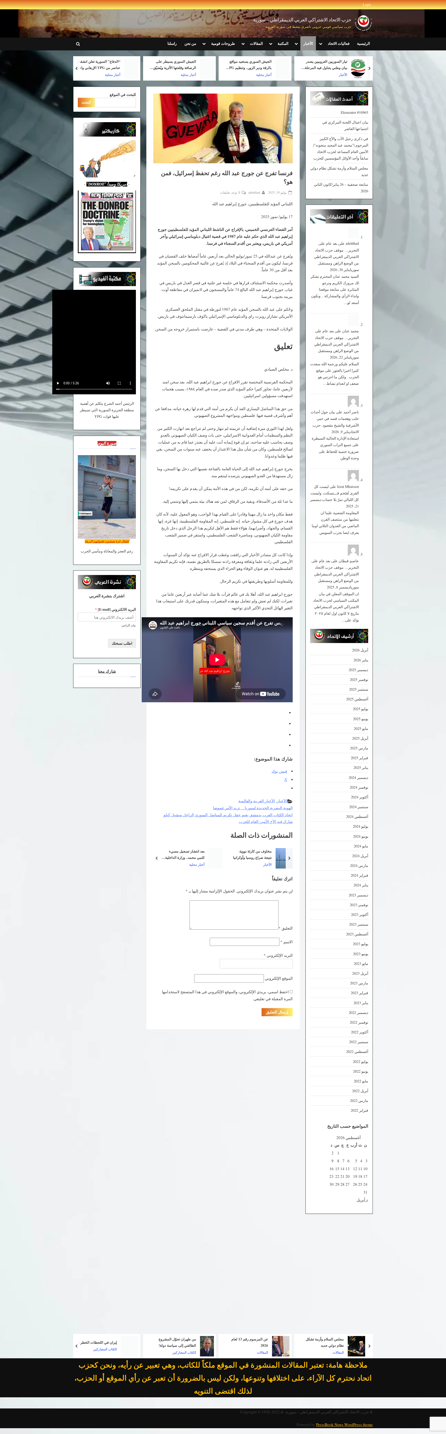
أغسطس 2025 (357, 699)
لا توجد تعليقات (230, 192)
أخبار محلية (339, 74)
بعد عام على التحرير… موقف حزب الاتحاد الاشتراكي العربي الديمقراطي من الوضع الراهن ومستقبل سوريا (336, 256)
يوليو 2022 (360, 1061)
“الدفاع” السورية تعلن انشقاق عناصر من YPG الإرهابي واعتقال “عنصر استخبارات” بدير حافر (172, 65)
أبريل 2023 (360, 973)
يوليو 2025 (360, 708)
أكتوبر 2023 (359, 914)
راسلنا (172, 43)
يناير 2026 (361, 660)
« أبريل (362, 1199)
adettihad (254, 192)
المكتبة (283, 43)
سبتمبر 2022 (358, 1041)
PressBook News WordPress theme (344, 1424)
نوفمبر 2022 (359, 1022)
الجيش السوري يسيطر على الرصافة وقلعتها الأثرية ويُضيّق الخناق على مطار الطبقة (250, 65)
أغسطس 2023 (357, 934)
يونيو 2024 (360, 836)
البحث (86, 102)
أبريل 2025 (360, 738)
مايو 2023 (361, 963)
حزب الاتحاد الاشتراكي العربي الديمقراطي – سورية (302, 20)
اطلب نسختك (122, 643)
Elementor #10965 (354, 112)
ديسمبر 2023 (358, 895)
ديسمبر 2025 (358, 669)
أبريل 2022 (360, 1090)
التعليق (286, 928)
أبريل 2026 (360, 650)
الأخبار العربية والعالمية (256, 801)
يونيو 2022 (360, 1071)
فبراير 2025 (359, 757)
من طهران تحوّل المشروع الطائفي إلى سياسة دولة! (253, 1342)
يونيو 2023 (360, 953)
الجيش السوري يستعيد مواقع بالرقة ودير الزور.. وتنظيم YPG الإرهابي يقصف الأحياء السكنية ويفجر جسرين (324, 65)
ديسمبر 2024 (358, 777)
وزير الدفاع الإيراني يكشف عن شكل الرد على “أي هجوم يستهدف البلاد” (96, 65)
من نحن (190, 43)
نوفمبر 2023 (359, 904)
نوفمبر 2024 (359, 787)
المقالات (256, 43)
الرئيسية (363, 43)
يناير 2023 (361, 1002)
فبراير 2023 (359, 992)
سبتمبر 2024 (358, 806)
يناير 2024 (361, 885)
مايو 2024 (361, 846)
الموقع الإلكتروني (279, 978)
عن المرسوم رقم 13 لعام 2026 (325, 1342)
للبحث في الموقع (123, 94)
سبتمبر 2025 (358, 689)
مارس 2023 (359, 983)
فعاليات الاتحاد (339, 43)
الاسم (286, 941)
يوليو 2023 (360, 943)
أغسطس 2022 (357, 1051)
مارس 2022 (359, 1100)
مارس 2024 (359, 865)
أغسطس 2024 (357, 816)
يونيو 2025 (360, 718)
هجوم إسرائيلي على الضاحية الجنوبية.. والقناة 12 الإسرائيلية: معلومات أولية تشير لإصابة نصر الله (250, 855)
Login (367, 4)
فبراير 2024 (359, 875)
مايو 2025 (361, 728)
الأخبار (308, 43)
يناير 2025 (361, 767)
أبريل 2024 (360, 855)
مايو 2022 (361, 1081)
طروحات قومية (223, 43)
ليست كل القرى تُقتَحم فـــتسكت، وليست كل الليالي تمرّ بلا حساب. (334, 493)
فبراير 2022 (359, 1110)
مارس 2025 (359, 748)
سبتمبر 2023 (358, 924)
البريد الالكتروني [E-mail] (115, 609)
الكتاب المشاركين (260, 1352)
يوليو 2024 (360, 826)
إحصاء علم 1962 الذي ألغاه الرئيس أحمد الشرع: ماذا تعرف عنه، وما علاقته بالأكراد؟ (97, 1342)
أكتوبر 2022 (359, 1032)
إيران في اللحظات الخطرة (173, 1342)
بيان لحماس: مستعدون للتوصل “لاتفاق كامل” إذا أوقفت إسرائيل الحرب (173, 855)
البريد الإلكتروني (278, 955)
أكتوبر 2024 (359, 797)
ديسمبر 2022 (358, 1012)
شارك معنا (107, 671)
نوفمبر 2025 (359, 679)
